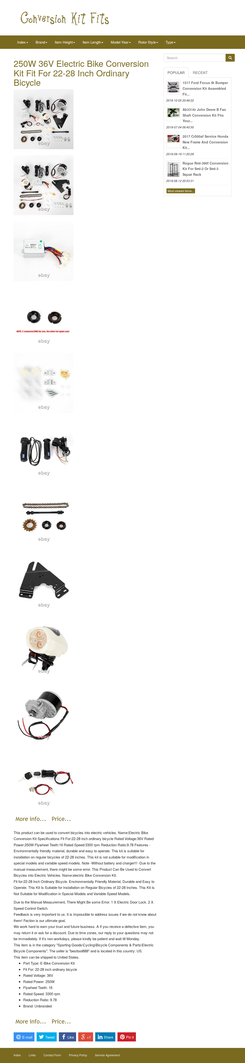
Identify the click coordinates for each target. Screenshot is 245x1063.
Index (21, 42)
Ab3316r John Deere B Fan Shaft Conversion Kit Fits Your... (204, 115)
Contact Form (52, 1055)
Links (32, 1055)
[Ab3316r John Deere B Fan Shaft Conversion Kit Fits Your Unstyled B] (173, 114)
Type (169, 42)
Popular (176, 72)
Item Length (92, 42)
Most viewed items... (181, 191)
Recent (200, 72)
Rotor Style (147, 42)
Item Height (64, 42)
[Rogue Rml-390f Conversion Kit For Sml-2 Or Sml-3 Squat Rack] (173, 167)
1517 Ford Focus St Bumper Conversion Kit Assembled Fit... (205, 88)
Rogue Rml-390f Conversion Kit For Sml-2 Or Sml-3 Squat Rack (205, 169)
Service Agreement (107, 1055)
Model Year (119, 42)
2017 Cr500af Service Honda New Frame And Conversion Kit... (205, 142)
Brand (40, 42)
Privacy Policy (78, 1055)
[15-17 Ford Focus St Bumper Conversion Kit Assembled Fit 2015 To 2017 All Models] (173, 87)
